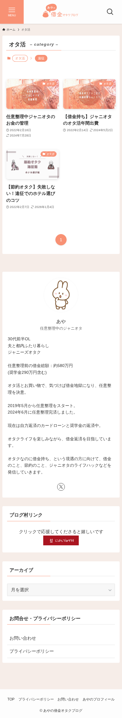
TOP (11, 699)
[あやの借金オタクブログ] (61, 12)
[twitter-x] (61, 487)
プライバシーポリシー (31, 651)
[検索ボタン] (110, 12)
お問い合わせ (22, 638)
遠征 (41, 58)
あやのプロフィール (99, 699)
